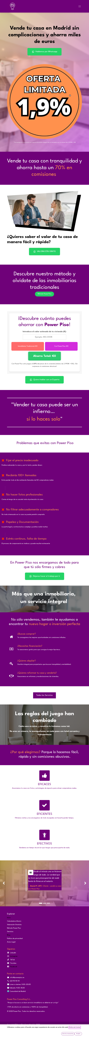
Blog (8, 935)
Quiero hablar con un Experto (46, 380)
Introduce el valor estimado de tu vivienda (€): (44, 332)
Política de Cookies (74, 1027)
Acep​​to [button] (78, 1033)
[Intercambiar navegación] (79, 6)
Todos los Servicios (44, 695)
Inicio (9, 918)
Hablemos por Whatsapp (46, 52)
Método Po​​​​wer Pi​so (44, 294)
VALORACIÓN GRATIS (46, 251)
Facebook (13, 967)
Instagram (13, 956)
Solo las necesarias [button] (67, 1033)
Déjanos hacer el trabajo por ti (46, 576)
